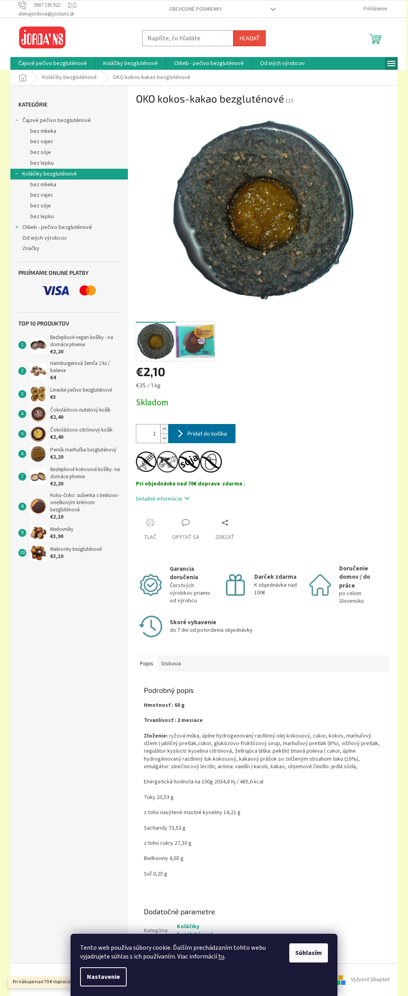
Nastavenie (103, 976)
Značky (30, 248)
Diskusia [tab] (171, 664)
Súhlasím (308, 953)
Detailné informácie (159, 499)
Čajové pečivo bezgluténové (56, 120)
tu (221, 956)
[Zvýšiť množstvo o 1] (164, 429)
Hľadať (249, 38)
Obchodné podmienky (195, 9)
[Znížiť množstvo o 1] (164, 438)
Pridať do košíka (207, 433)
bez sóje (40, 152)
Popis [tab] (146, 664)
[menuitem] (52, 63)
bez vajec (41, 142)
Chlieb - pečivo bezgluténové (57, 227)
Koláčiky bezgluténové (49, 174)
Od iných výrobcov (44, 238)
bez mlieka (43, 131)
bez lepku (42, 163)
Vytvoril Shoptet (370, 980)
